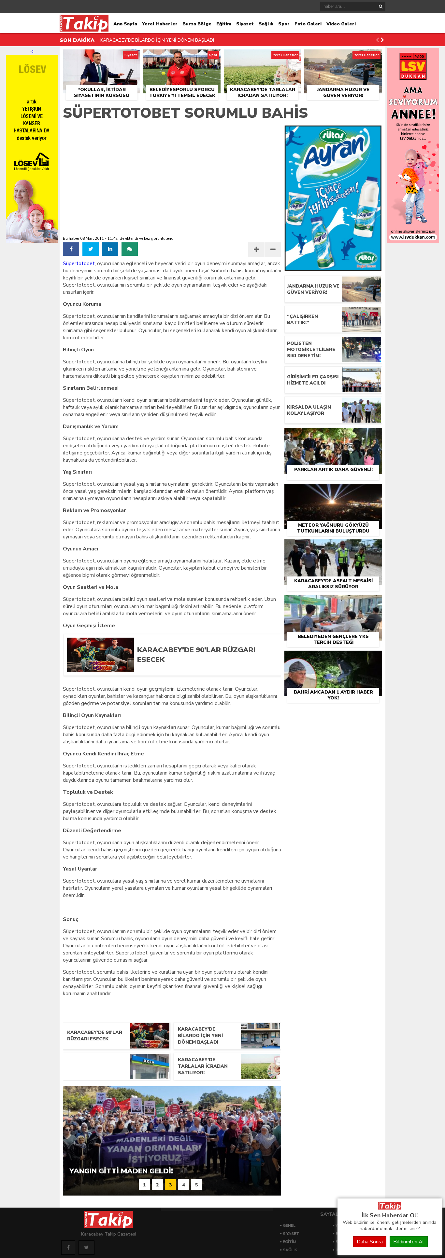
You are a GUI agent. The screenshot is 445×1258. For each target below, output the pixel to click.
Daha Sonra (370, 1241)
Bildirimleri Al (408, 1241)
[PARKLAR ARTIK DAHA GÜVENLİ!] (333, 435)
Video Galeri (341, 24)
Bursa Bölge (196, 24)
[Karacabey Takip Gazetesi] (389, 1207)
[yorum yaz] (130, 249)
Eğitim (223, 24)
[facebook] (71, 249)
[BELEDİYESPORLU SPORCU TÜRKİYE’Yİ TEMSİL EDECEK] (182, 56)
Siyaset (245, 24)
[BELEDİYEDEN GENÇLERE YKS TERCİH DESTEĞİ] (333, 602)
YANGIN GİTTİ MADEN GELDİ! (131, 41)
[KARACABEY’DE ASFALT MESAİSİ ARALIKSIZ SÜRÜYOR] (333, 546)
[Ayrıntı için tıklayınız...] (413, 241)
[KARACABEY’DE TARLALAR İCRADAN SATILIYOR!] (262, 56)
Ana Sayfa (125, 24)
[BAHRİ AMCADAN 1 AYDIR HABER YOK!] (333, 658)
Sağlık (266, 24)
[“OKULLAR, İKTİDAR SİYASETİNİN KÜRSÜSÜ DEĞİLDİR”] (101, 56)
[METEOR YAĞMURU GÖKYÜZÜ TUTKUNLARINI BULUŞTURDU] (333, 491)
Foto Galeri (308, 24)
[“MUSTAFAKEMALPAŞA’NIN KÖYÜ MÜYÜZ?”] (116, 1066)
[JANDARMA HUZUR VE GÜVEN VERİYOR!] (343, 56)
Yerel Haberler (160, 24)
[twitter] (90, 249)
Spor (284, 24)
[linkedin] (110, 249)
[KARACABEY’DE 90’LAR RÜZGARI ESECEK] (204, 670)
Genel (289, 1225)
